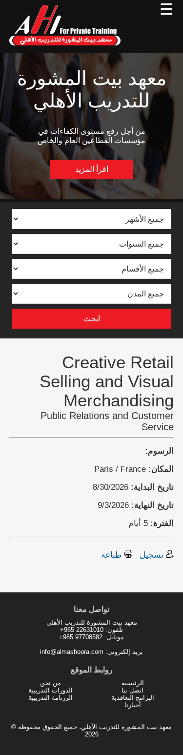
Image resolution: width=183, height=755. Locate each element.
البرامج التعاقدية (132, 697)
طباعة (112, 555)
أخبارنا (132, 705)
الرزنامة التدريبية (50, 697)
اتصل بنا (132, 690)
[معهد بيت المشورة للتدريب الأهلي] (65, 47)
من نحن (50, 683)
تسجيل (153, 555)
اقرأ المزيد (91, 169)
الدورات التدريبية (50, 690)
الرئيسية (133, 683)
